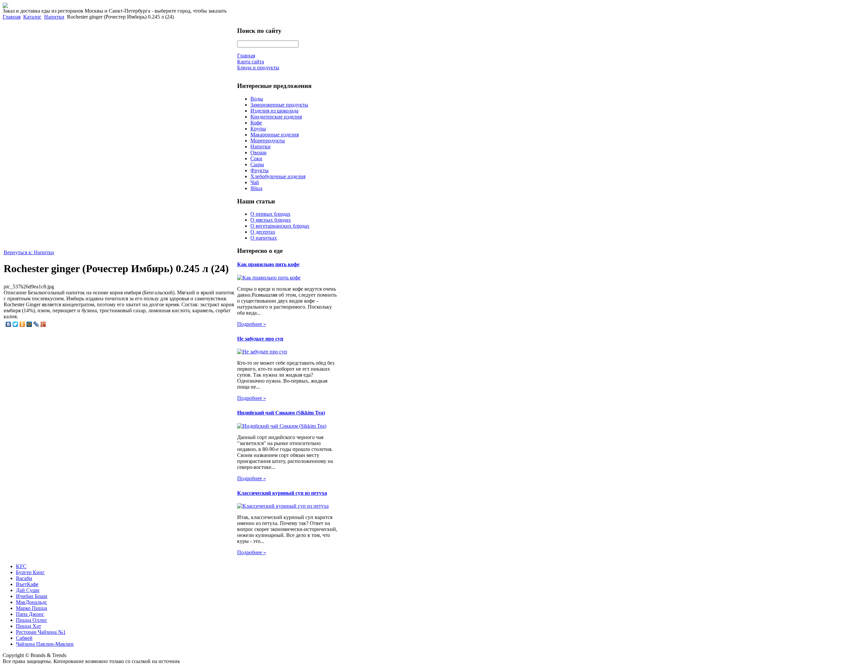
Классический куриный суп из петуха (282, 493)
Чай (254, 182)
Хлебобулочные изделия (277, 176)
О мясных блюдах (270, 220)
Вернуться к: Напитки (29, 252)
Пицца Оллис (31, 620)
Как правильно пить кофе (268, 264)
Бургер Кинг (30, 572)
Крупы (258, 128)
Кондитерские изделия (276, 116)
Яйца (256, 188)
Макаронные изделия (274, 134)
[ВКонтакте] (8, 324)
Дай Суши (27, 590)
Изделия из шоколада (274, 110)
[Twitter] (15, 324)
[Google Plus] (43, 324)
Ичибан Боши (31, 596)
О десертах (262, 232)
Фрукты (259, 170)
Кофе (256, 122)
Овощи (258, 152)
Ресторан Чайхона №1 (41, 632)
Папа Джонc (30, 614)
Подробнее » (251, 324)
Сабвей (24, 638)
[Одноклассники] (22, 324)
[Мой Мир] (29, 324)
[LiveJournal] (36, 324)
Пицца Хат (28, 626)
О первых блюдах (270, 214)
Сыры (257, 164)
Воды (256, 99)
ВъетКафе (27, 584)
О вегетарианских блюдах (279, 226)
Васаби (24, 578)
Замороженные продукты (279, 105)
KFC (21, 566)
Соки (256, 158)
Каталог (32, 17)
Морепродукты (267, 140)
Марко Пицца (31, 608)
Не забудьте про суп (260, 338)
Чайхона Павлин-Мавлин (45, 644)
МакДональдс (31, 602)
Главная (12, 17)
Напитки (54, 17)
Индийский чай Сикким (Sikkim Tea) (281, 412)
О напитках (263, 238)
